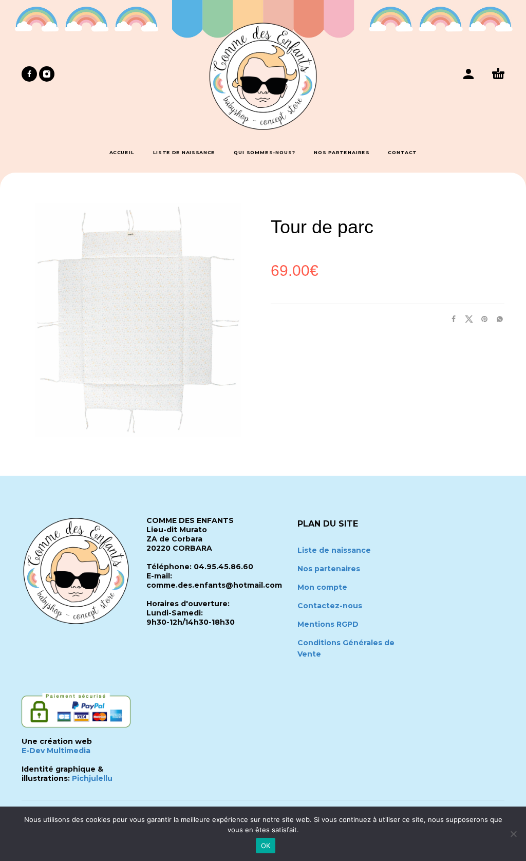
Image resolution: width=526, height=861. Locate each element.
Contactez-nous (329, 605)
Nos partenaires (328, 568)
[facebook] (29, 74)
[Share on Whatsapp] (496, 319)
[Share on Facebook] (450, 319)
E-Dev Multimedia (56, 750)
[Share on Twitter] (466, 319)
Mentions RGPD (328, 624)
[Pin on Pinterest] (481, 319)
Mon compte (322, 587)
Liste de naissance (334, 550)
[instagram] (46, 74)
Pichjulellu (92, 778)
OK (266, 845)
